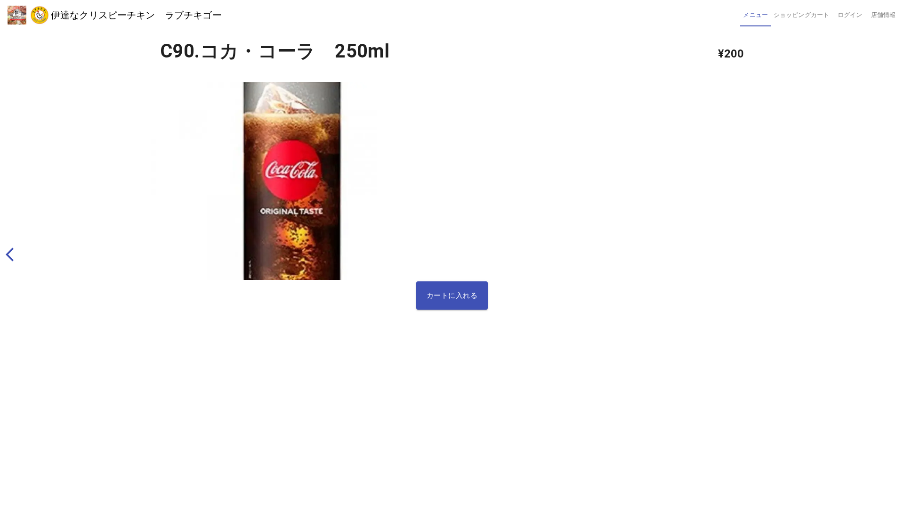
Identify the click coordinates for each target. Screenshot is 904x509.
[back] (14, 255)
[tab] (755, 15)
